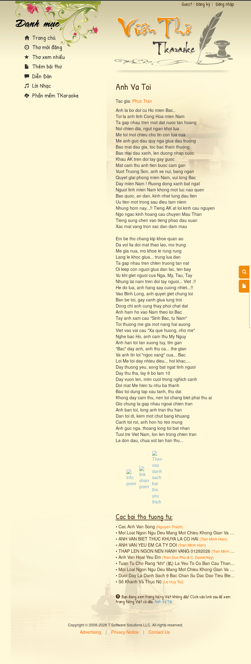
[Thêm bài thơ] (244, 286)
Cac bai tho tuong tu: (144, 516)
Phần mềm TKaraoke (55, 95)
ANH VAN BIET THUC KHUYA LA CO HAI (158, 539)
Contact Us (159, 632)
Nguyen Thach (169, 526)
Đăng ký (203, 4)
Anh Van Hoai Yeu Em (139, 557)
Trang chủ (43, 37)
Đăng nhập (224, 4)
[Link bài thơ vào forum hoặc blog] (144, 477)
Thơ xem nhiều (48, 57)
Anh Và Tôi (163, 601)
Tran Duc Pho (174, 557)
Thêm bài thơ (46, 66)
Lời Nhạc (41, 85)
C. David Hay (201, 557)
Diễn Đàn (41, 76)
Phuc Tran (142, 101)
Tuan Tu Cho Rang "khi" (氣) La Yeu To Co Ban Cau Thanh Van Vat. (184, 563)
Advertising (90, 632)
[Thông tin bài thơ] (131, 477)
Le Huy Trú (173, 581)
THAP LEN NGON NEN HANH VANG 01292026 (164, 551)
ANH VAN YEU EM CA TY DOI (147, 545)
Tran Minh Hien (213, 538)
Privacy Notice (125, 632)
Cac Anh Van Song (136, 526)
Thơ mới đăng (46, 47)
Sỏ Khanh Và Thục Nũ (140, 581)
